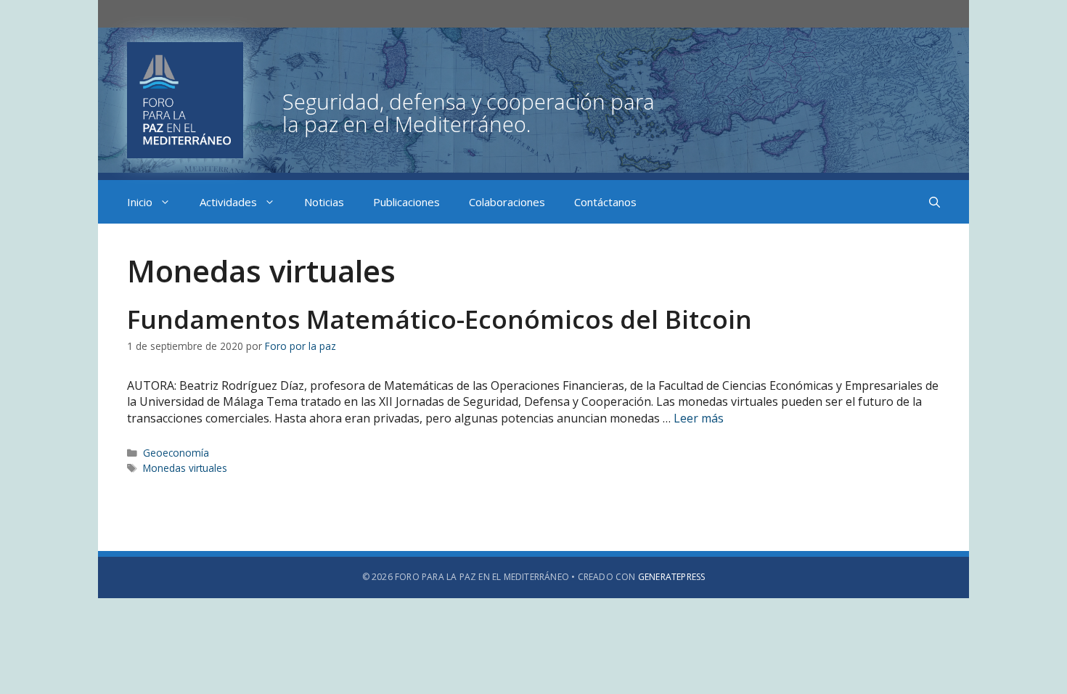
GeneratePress (672, 577)
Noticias (324, 202)
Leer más (699, 418)
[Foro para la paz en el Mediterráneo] (400, 99)
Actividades (228, 202)
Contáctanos (605, 202)
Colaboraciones (507, 202)
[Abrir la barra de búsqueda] (934, 202)
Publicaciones (406, 202)
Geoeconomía (176, 453)
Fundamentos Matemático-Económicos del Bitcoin (439, 319)
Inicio (139, 202)
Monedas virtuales (185, 468)
